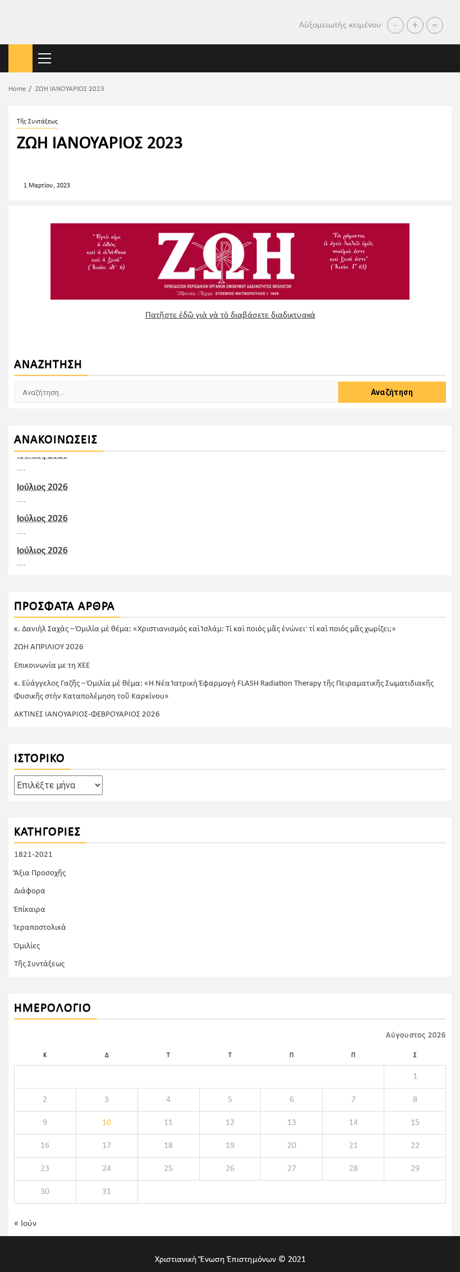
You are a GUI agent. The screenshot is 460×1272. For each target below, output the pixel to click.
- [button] (395, 25)
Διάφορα (29, 891)
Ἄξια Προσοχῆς (40, 873)
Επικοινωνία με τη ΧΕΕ (52, 666)
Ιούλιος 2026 (42, 486)
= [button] (435, 25)
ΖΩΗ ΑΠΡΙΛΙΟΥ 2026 (49, 647)
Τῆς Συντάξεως (37, 121)
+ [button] (415, 25)
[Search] (443, 59)
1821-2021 (33, 855)
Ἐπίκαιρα (29, 910)
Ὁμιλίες (27, 946)
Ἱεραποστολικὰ (40, 928)
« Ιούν (25, 1223)
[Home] (20, 59)
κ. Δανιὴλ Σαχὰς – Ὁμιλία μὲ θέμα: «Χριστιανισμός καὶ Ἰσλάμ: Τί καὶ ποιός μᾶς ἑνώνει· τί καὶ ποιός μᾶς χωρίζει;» (205, 629)
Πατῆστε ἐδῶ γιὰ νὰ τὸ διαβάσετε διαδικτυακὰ (230, 315)
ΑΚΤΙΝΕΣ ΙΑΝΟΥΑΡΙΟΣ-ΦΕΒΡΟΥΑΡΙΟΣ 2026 (87, 714)
